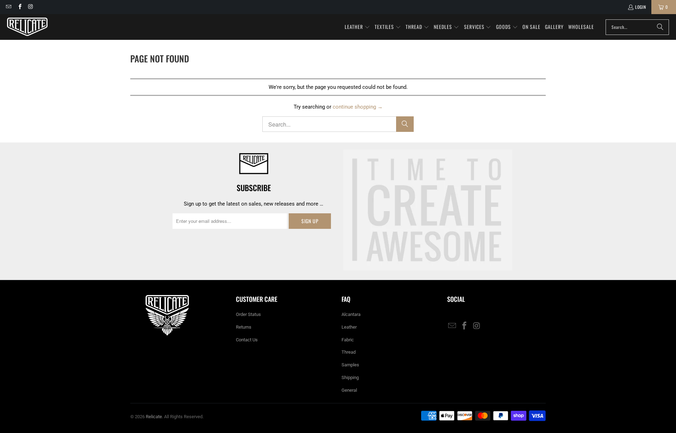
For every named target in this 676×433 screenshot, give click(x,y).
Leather (349, 327)
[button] (357, 27)
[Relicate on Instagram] (30, 7)
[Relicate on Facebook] (19, 7)
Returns (243, 327)
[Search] (660, 27)
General (349, 390)
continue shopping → (358, 107)
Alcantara (351, 314)
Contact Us (247, 339)
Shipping (350, 377)
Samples (350, 364)
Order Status (248, 314)
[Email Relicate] (8, 7)
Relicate (154, 416)
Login (640, 7)
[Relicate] (27, 27)
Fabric (348, 339)
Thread (349, 352)
